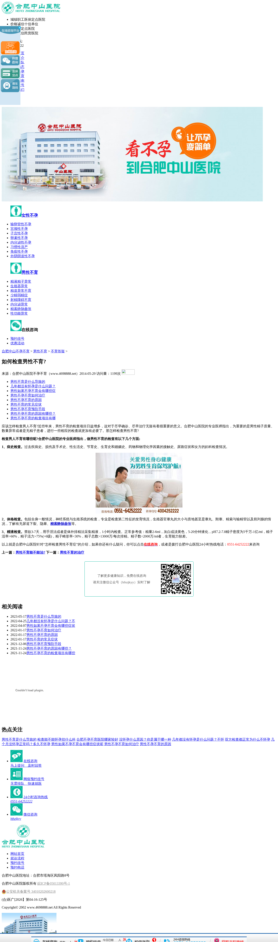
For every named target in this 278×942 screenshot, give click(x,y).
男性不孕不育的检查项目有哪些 (50, 653)
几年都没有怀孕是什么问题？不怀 (198, 739)
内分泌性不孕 (20, 242)
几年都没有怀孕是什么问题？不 (50, 621)
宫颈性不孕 (19, 229)
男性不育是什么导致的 (27, 381)
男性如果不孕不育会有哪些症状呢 (77, 744)
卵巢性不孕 (19, 238)
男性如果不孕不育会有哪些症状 (50, 625)
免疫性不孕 (19, 251)
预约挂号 (17, 338)
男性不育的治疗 (72, 552)
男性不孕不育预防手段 (27, 409)
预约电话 (17, 867)
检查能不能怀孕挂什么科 (56, 739)
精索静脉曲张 (20, 309)
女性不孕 (30, 215)
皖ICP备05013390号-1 (53, 883)
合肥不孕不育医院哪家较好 (97, 739)
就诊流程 (17, 858)
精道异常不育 (20, 290)
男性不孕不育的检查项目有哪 (33, 418)
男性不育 (30, 272)
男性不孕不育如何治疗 (27, 395)
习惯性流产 (19, 247)
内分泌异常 (19, 304)
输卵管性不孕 (20, 224)
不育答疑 (58, 351)
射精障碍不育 (20, 300)
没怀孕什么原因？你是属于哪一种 (145, 739)
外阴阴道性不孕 (22, 256)
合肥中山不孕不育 (16, 351)
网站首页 (17, 854)
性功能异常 (19, 313)
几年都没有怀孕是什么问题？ (33, 386)
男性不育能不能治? (30, 552)
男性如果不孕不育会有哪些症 (33, 391)
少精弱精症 (19, 295)
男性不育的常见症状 (26, 404)
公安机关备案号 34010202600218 (31, 891)
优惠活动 (17, 343)
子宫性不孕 (19, 233)
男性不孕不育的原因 (26, 400)
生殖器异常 (19, 286)
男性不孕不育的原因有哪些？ (33, 413)
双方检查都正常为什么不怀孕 (247, 739)
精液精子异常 (20, 281)
